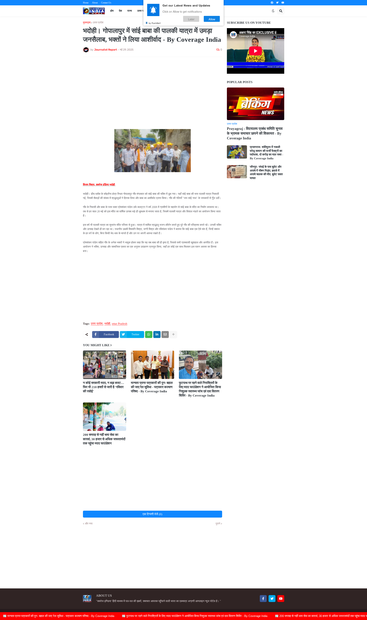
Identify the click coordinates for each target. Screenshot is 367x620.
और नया (89, 523)
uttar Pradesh (119, 323)
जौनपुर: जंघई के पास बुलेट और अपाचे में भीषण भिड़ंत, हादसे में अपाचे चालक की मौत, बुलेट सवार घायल (266, 172)
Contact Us (106, 2)
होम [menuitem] (112, 10)
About (95, 2)
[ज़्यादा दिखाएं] (173, 334)
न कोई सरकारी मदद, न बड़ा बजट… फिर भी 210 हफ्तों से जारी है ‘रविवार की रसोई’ (103, 387)
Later (191, 19)
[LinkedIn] (157, 334)
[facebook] (272, 2)
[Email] (165, 334)
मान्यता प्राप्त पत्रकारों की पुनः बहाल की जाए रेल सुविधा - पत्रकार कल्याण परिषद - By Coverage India (152, 387)
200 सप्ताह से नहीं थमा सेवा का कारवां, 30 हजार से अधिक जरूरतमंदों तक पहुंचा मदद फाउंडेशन (104, 439)
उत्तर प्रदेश (98, 22)
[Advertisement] (152, 88)
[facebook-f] (263, 598)
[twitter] (277, 2)
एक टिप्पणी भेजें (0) (152, 514)
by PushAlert (155, 23)
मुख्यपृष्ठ (87, 22)
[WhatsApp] (148, 334)
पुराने (218, 523)
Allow (212, 19)
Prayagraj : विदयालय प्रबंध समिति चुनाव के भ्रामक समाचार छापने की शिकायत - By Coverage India (255, 133)
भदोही (107, 323)
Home (86, 2)
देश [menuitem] (120, 10)
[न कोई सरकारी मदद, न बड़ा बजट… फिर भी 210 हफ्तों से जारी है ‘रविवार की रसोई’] (104, 365)
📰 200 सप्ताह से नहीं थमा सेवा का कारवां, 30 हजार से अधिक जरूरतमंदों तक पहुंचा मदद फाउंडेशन (305, 616)
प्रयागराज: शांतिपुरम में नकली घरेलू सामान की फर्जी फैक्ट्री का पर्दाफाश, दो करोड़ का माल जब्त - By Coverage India (266, 153)
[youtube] (283, 2)
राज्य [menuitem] (129, 10)
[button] (273, 10)
